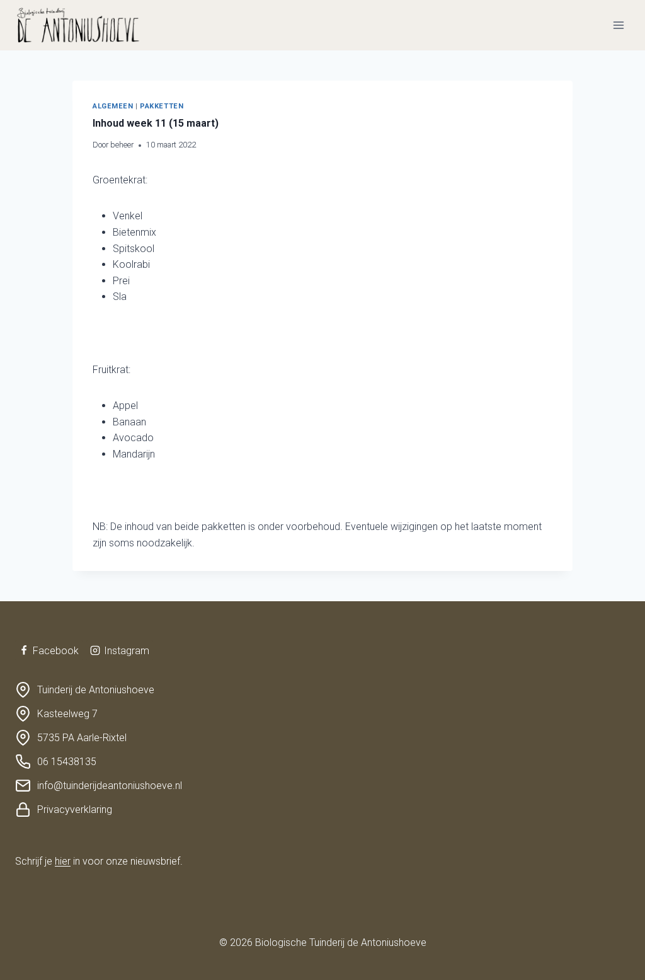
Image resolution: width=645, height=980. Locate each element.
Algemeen (113, 106)
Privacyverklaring (74, 810)
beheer (122, 144)
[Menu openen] (618, 25)
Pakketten (161, 106)
